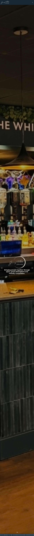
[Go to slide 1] (16, 532)
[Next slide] (32, 268)
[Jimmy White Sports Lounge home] (5, 2)
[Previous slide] (2, 268)
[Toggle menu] (32, 2)
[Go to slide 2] (17, 532)
